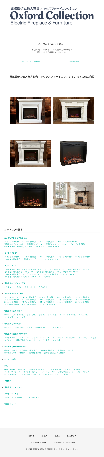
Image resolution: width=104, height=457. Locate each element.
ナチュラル (43, 287)
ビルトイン (24, 338)
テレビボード (58, 340)
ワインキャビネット (31, 372)
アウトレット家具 (32, 397)
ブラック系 (31, 315)
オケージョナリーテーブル (49, 374)
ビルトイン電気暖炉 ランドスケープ (18, 272)
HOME (31, 436)
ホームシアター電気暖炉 (67, 242)
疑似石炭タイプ (41, 327)
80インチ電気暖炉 (29, 304)
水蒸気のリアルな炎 (66, 350)
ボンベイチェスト (84, 372)
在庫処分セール (10, 404)
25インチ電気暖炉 (64, 297)
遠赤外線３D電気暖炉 (28, 350)
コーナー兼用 (44, 340)
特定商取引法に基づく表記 (64, 443)
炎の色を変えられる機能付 (54, 353)
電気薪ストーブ (29, 259)
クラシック (8, 287)
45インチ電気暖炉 (47, 302)
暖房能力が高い (10, 350)
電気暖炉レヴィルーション (56, 244)
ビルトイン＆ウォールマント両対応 (62, 338)
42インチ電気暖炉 (29, 302)
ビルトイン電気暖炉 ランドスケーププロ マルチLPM (57, 272)
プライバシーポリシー (38, 443)
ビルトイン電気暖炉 (78, 244)
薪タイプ (7, 327)
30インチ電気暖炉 (29, 300)
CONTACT (71, 436)
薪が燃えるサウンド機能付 (14, 353)
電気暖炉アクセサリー (13, 387)
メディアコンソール (66, 372)
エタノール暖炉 (10, 359)
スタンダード (30, 287)
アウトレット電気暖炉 (13, 397)
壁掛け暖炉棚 (9, 369)
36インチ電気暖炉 (82, 300)
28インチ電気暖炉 (11, 242)
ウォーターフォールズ (37, 369)
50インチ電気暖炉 (47, 242)
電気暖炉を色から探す (13, 311)
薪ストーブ (83, 338)
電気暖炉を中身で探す (13, 324)
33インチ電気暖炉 (29, 242)
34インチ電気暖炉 (65, 300)
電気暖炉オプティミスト (14, 244)
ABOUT (44, 436)
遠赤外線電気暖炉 (47, 350)
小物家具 (7, 381)
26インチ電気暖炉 (47, 257)
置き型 (93, 338)
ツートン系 (8, 317)
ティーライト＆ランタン (48, 259)
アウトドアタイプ (54, 247)
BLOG (57, 436)
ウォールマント (38, 338)
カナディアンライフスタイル (15, 238)
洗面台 (66, 374)
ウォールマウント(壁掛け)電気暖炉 (18, 247)
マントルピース (10, 338)
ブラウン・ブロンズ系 (48, 315)
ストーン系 (20, 317)
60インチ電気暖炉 (82, 302)
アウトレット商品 (11, 394)
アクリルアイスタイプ (23, 327)
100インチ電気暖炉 (47, 304)
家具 (6, 366)
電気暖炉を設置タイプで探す (15, 334)
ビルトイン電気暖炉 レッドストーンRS (58, 274)
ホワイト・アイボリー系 (14, 315)
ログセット (39, 247)
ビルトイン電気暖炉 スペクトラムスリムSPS (22, 277)
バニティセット (10, 374)
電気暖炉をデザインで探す (14, 283)
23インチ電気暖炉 (29, 257)
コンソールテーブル (28, 374)
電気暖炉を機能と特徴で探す (15, 347)
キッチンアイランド (12, 372)
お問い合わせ (74, 62)
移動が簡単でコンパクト (26, 340)
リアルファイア (10, 266)
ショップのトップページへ (30, 62)
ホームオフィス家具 (73, 369)
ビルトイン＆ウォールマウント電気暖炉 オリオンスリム (67, 269)
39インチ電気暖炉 (11, 302)
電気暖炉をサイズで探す (14, 293)
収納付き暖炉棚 (35, 353)
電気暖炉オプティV (34, 244)
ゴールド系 (83, 315)
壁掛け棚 (21, 369)
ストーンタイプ (57, 327)
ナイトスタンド (55, 369)
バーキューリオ (49, 372)
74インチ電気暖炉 (11, 304)
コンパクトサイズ (11, 297)
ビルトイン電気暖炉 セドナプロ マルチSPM (21, 274)
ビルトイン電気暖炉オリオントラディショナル (22, 269)
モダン (19, 287)
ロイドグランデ (10, 253)
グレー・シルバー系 (68, 315)
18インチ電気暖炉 (11, 257)
